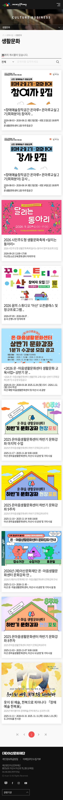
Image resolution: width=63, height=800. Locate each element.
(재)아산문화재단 (16, 4)
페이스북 (12, 783)
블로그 (6, 783)
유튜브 (26, 783)
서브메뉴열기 (31, 27)
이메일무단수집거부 (32, 759)
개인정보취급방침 (10, 759)
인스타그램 (18, 783)
